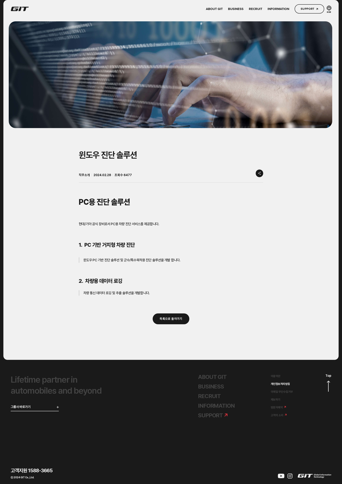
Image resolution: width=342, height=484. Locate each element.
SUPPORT (307, 9)
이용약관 (275, 376)
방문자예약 (277, 407)
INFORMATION (278, 8)
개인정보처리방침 (280, 384)
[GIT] (20, 9)
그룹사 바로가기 (20, 407)
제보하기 (275, 399)
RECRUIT (255, 8)
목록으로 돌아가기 (171, 319)
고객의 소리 (277, 415)
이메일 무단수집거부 (282, 391)
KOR (329, 12)
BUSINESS (235, 8)
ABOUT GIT (214, 8)
